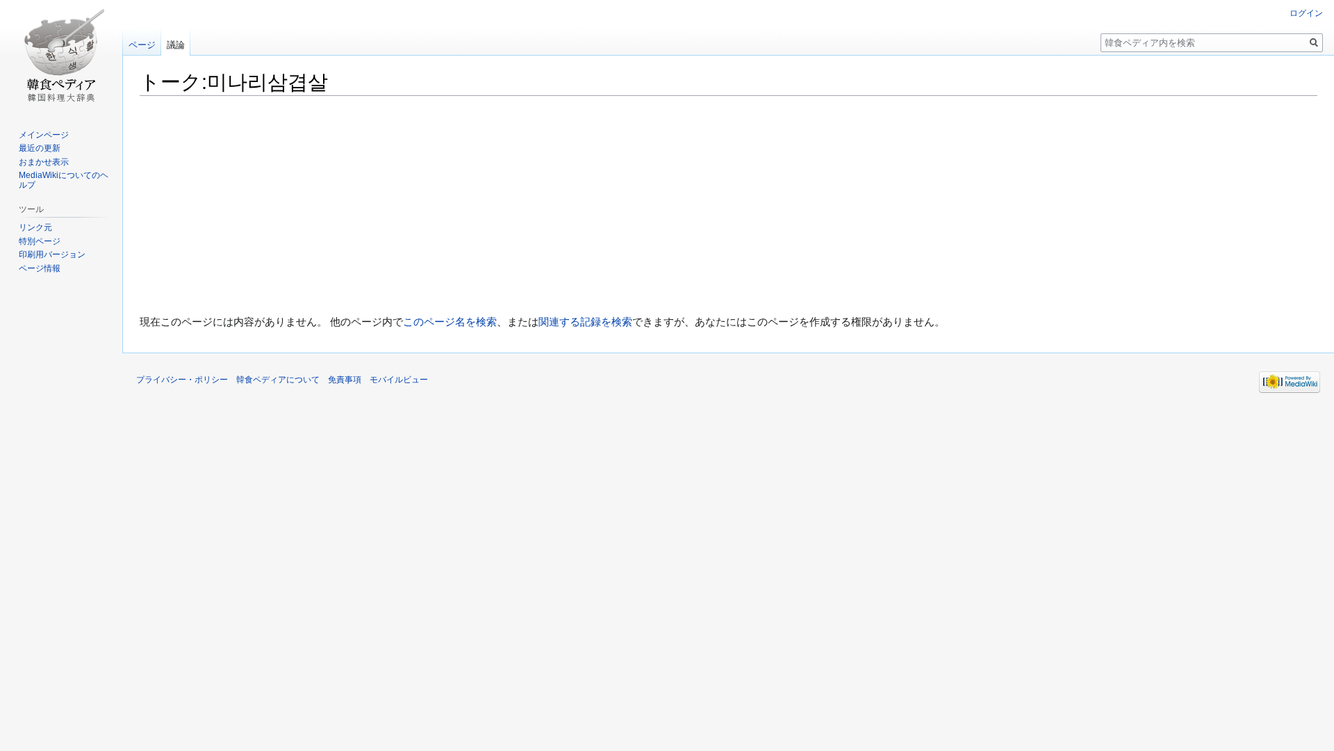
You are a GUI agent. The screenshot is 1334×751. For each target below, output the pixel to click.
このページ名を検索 (450, 322)
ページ (142, 45)
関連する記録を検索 (585, 322)
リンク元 (35, 227)
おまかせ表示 (44, 162)
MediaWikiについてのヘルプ (63, 180)
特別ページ (39, 241)
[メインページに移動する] (61, 55)
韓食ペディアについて (278, 380)
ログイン (1306, 13)
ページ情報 (39, 268)
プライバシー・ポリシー (182, 380)
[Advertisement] (729, 205)
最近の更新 (39, 148)
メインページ (44, 135)
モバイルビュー (399, 380)
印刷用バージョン (52, 254)
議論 (176, 45)
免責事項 (344, 380)
